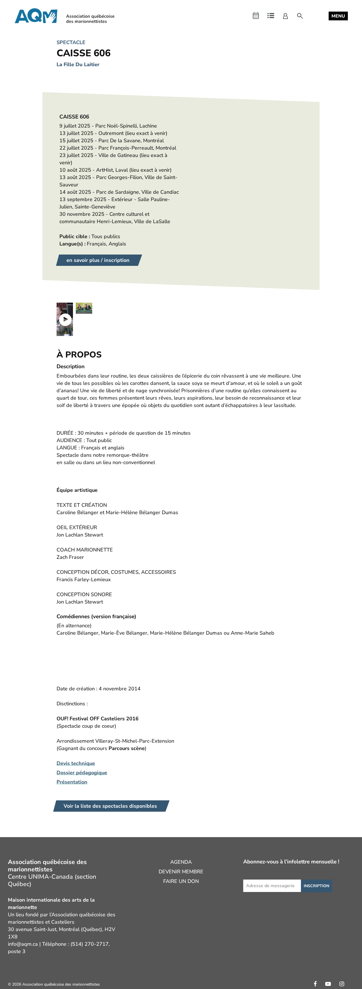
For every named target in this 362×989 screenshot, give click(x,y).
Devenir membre (181, 871)
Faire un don (181, 881)
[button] (338, 16)
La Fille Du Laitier (78, 64)
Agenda (181, 862)
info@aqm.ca (23, 944)
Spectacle (71, 42)
